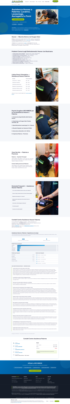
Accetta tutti (57, 401)
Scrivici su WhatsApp (18, 346)
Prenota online (47, 1)
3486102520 (17, 225)
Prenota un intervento (18, 352)
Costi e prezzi (50, 381)
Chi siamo (39, 1)
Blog (36, 1)
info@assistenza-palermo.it (29, 225)
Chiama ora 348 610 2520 (18, 19)
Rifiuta (47, 401)
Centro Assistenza (14, 4)
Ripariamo (26, 1)
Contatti (43, 1)
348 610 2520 (17, 343)
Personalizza (52, 401)
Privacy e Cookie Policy (51, 382)
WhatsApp (14, 24)
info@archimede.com (51, 397)
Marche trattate (32, 1)
